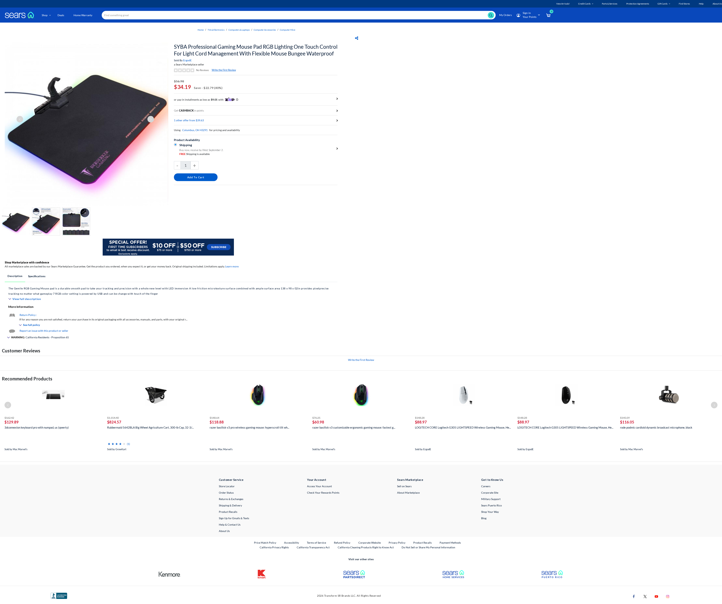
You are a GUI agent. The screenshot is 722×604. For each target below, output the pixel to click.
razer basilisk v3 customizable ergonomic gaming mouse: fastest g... (353, 427)
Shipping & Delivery (230, 505)
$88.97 (421, 422)
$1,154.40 (113, 417)
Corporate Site (489, 492)
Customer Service (231, 479)
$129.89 (12, 422)
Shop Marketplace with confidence (27, 262)
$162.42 (9, 417)
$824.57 (114, 422)
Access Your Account (319, 486)
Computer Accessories (265, 29)
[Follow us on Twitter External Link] (645, 596)
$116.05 (627, 422)
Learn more (232, 266)
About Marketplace (408, 492)
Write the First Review (224, 69)
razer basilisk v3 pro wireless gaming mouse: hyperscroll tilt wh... (249, 427)
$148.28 (420, 417)
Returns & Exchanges (231, 499)
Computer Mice (287, 29)
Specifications (37, 276)
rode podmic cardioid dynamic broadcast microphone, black (656, 427)
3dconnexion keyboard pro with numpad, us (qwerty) (37, 427)
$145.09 (625, 417)
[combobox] (299, 15)
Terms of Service (316, 542)
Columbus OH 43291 (195, 130)
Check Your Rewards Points (323, 492)
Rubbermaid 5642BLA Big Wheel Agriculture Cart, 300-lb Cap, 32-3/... (150, 427)
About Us (224, 531)
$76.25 (316, 417)
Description (15, 276)
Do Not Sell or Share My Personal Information (428, 547)
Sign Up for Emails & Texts (234, 518)
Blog (483, 518)
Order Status (226, 492)
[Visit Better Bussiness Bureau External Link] (59, 595)
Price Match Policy (265, 542)
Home (201, 29)
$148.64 (214, 417)
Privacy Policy (397, 542)
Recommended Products (27, 378)
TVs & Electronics (216, 29)
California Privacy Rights (274, 547)
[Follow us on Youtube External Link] (656, 596)
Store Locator (227, 486)
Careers (485, 486)
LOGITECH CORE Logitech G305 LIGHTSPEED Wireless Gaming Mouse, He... (463, 427)
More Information (20, 306)
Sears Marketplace (410, 479)
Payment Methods (450, 542)
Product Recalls (228, 511)
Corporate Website (369, 542)
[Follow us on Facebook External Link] (634, 596)
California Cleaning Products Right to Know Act (366, 547)
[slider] (116, 442)
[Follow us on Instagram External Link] (667, 596)
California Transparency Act (313, 547)
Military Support (491, 499)
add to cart (195, 177)
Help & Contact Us (229, 524)
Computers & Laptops (239, 29)
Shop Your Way (490, 511)
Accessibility (291, 542)
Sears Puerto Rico (491, 505)
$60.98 (318, 422)
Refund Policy (342, 542)
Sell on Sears (404, 486)
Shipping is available (194, 154)
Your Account (316, 479)
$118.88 (217, 422)
